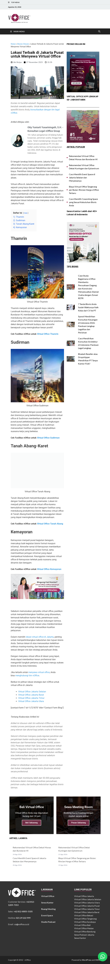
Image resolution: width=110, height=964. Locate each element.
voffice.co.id (21, 924)
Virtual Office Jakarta (84, 896)
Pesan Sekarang (78, 822)
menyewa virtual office (39, 672)
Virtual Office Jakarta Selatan (32, 691)
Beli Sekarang (31, 822)
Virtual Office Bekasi (83, 915)
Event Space (47, 915)
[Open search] (99, 31)
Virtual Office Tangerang (85, 918)
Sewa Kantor (80, 938)
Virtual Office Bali (82, 925)
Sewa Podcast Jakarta (84, 934)
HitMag (98, 960)
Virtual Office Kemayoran (49, 569)
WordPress (86, 960)
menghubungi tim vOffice (27, 675)
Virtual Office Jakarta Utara (31, 701)
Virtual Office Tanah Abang (50, 523)
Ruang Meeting (48, 909)
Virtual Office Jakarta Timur (31, 698)
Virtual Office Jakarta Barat (31, 695)
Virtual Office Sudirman (48, 437)
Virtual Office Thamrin (47, 334)
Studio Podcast (48, 922)
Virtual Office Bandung (84, 931)
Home (13, 44)
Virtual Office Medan (84, 928)
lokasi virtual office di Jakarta (40, 637)
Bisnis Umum (23, 44)
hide (25, 213)
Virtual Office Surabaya (85, 922)
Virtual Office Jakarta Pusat (87, 905)
